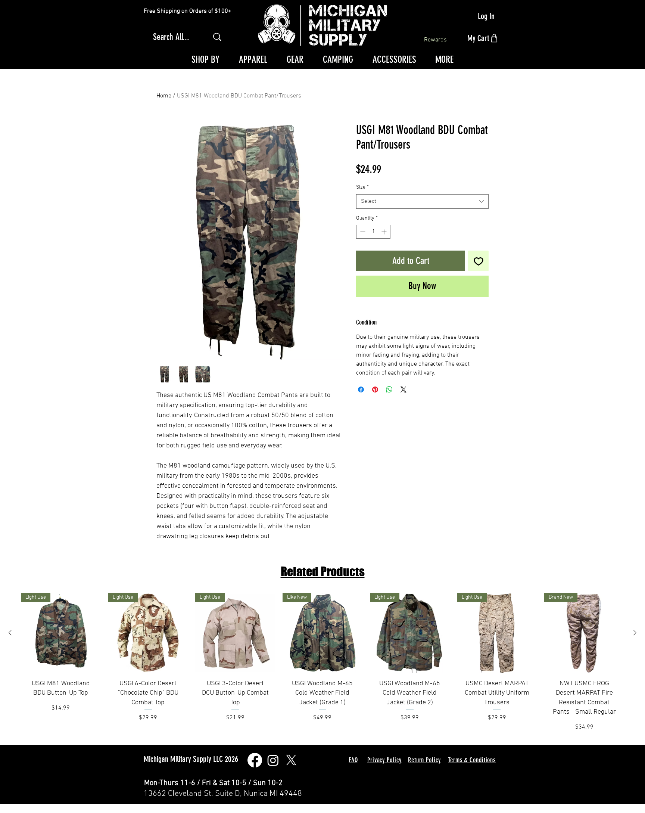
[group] (322, 665)
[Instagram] (273, 760)
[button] (205, 60)
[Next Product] (634, 632)
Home (163, 96)
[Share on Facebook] (360, 389)
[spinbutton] (373, 231)
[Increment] (384, 231)
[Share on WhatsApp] (389, 389)
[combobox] (422, 201)
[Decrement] (362, 231)
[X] (291, 760)
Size (362, 187)
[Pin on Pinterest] (375, 389)
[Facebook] (254, 760)
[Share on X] (403, 389)
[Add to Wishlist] (478, 261)
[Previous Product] (10, 632)
